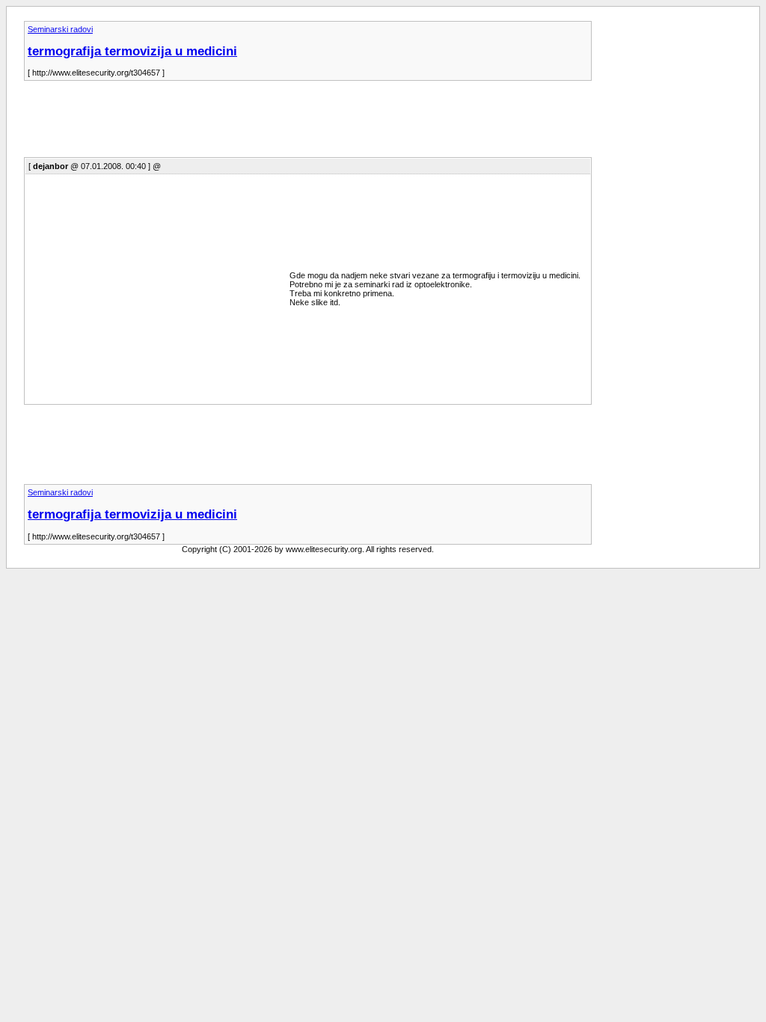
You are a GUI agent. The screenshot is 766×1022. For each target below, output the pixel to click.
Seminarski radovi (60, 29)
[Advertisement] (296, 123)
